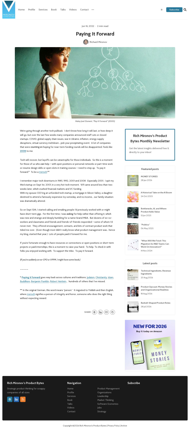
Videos (73, 9)
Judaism (91, 277)
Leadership (103, 396)
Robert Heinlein (58, 281)
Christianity (101, 277)
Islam (110, 277)
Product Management (108, 388)
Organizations (104, 392)
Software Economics (107, 403)
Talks (63, 9)
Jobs (99, 407)
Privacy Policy (113, 425)
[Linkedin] (16, 399)
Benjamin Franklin (40, 281)
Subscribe (174, 9)
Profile (31, 9)
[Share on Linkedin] (100, 312)
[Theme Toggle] (161, 9)
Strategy (101, 411)
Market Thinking (105, 400)
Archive (124, 425)
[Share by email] (106, 312)
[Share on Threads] (94, 312)
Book (54, 9)
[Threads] (9, 399)
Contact (84, 9)
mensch (43, 172)
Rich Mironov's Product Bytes (93, 425)
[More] (92, 9)
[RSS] (23, 399)
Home (21, 9)
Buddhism (25, 281)
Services (43, 9)
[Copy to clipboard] (112, 312)
